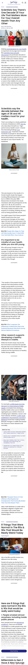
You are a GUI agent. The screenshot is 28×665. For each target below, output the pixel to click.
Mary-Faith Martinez (6, 26)
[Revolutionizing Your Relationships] (14, 2)
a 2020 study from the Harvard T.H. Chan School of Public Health (12, 406)
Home (2, 7)
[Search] (22, 2)
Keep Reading (14, 651)
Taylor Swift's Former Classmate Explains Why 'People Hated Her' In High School (15, 432)
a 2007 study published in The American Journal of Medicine (13, 418)
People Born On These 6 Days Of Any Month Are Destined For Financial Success (13, 447)
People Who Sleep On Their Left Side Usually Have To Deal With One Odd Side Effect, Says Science (12, 233)
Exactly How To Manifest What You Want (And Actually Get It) (14, 436)
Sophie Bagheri (5, 535)
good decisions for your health (16, 49)
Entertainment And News (12, 7)
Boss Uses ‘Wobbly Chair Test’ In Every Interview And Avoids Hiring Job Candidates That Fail (14, 441)
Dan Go (23, 124)
